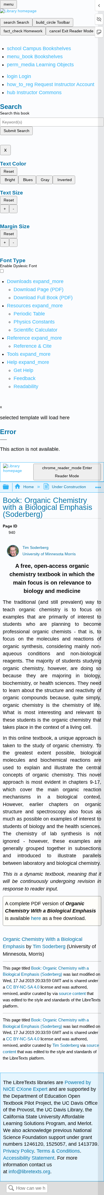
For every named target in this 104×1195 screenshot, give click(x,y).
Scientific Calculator (35, 330)
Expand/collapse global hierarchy (9, 487)
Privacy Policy (18, 1151)
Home (28, 487)
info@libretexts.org (28, 1171)
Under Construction (69, 487)
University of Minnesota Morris (49, 554)
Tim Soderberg (35, 548)
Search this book (14, 113)
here (36, 918)
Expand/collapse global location (98, 485)
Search (11, 1188)
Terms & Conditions (58, 1151)
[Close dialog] (3, 439)
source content (72, 993)
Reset (9, 171)
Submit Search (16, 130)
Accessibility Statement (28, 1158)
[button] (24, 378)
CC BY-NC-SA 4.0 (22, 987)
